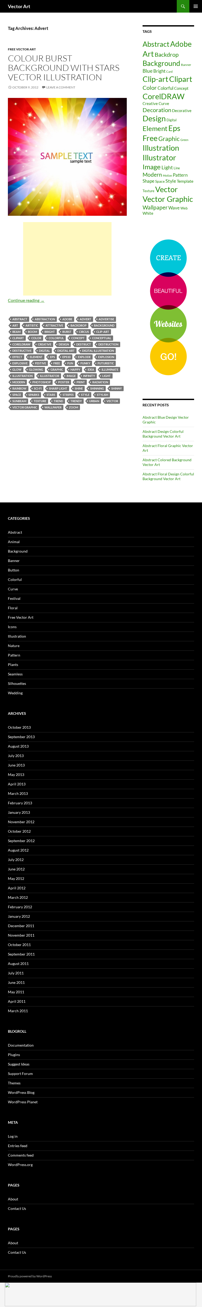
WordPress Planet (23, 1102)
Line (177, 168)
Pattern (180, 175)
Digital (44, 350)
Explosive (20, 363)
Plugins (14, 1054)
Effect (17, 357)
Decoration (157, 110)
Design (64, 344)
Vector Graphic (24, 407)
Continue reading (26, 300)
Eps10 (66, 357)
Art (15, 325)
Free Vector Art (22, 49)
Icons (12, 626)
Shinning (97, 388)
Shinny (116, 388)
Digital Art (66, 350)
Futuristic (106, 363)
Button (13, 570)
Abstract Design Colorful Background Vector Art (163, 433)
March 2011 (18, 1011)
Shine (79, 388)
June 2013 (16, 765)
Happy (75, 369)
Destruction (108, 344)
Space (16, 394)
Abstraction (45, 319)
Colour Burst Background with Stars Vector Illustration (63, 67)
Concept (78, 338)
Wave (174, 208)
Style (85, 394)
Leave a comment (60, 87)
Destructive (22, 350)
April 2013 (17, 784)
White (148, 213)
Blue (148, 71)
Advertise (106, 319)
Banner (186, 65)
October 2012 (19, 831)
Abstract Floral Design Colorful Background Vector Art (168, 476)
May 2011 (16, 992)
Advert (85, 319)
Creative (44, 344)
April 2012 (17, 888)
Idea (91, 369)
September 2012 (21, 840)
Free (56, 363)
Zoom (73, 407)
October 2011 (19, 944)
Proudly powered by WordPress (30, 1276)
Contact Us (17, 1208)
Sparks (33, 394)
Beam (16, 331)
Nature (13, 645)
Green (184, 139)
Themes (14, 1083)
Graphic (56, 369)
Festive (40, 363)
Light (106, 375)
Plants (13, 664)
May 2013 (16, 774)
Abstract (19, 319)
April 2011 (17, 1001)
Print (81, 382)
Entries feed (17, 1145)
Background (104, 325)
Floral (13, 608)
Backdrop (78, 325)
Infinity (89, 375)
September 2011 (21, 954)
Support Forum (20, 1073)
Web (184, 208)
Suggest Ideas (18, 1064)
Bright (49, 331)
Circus (84, 331)
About (13, 1199)
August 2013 (18, 746)
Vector (112, 401)
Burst (67, 331)
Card (169, 71)
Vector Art (19, 6)
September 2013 (21, 736)
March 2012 (18, 897)
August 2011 (18, 963)
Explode (84, 357)
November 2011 (21, 935)
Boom (32, 331)
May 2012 (16, 878)
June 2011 (16, 982)
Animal (14, 541)
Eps (52, 357)
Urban (94, 401)
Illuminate (110, 369)
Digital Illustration (98, 350)
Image (71, 375)
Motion (167, 175)
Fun (70, 363)
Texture (40, 401)
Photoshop (41, 382)
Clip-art (102, 331)
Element (36, 357)
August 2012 (18, 850)
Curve (164, 103)
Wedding (15, 693)
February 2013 (20, 803)
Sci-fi (38, 388)
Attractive (54, 325)
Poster (63, 382)
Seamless (15, 674)
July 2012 (16, 859)
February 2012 (20, 907)
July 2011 (16, 973)
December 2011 (21, 925)
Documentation (21, 1045)
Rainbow (19, 388)
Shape (148, 181)
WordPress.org (20, 1164)
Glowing (36, 369)
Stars (51, 394)
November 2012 (21, 822)
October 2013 (19, 727)
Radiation (100, 382)
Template (185, 181)
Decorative (181, 110)
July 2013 (16, 755)
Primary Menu (195, 6)
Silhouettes (17, 683)
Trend (58, 401)
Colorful (56, 338)
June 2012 (16, 869)
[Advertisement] (67, 259)
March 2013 (18, 793)
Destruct (83, 344)
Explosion (106, 357)
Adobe (67, 319)
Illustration (22, 375)
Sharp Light (58, 388)
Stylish (102, 394)
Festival (14, 598)
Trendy (76, 401)
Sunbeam (19, 401)
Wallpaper (53, 407)
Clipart (18, 338)
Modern (18, 382)
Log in (13, 1136)
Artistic (32, 325)
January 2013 (19, 812)
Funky (85, 363)
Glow (17, 369)
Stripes (68, 394)
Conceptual (101, 338)
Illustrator (49, 375)
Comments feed (21, 1155)
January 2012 (19, 916)
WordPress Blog (21, 1092)
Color (36, 338)
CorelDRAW (21, 344)
